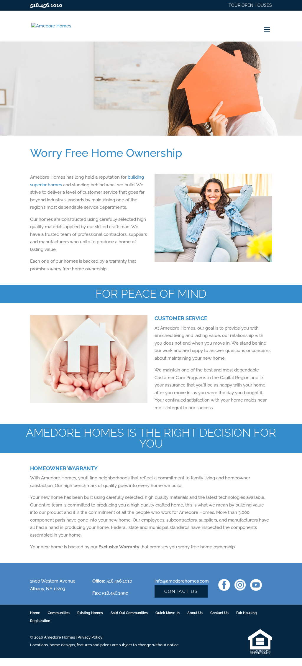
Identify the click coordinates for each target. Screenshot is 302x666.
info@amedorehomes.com (182, 581)
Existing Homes (90, 613)
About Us (195, 613)
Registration (40, 621)
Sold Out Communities (129, 613)
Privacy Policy (90, 637)
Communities (59, 613)
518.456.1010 (46, 5)
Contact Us (181, 591)
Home (35, 613)
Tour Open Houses (250, 5)
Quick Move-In (167, 613)
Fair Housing (246, 613)
